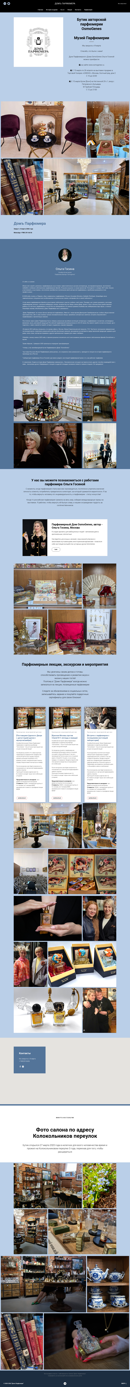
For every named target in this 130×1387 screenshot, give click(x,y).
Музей (62, 9)
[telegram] (5, 4)
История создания (51, 9)
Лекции (69, 9)
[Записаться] (8, 4)
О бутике (40, 9)
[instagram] (23, 1066)
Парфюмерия (88, 9)
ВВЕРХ (123, 1383)
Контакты (78, 9)
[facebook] (20, 1066)
